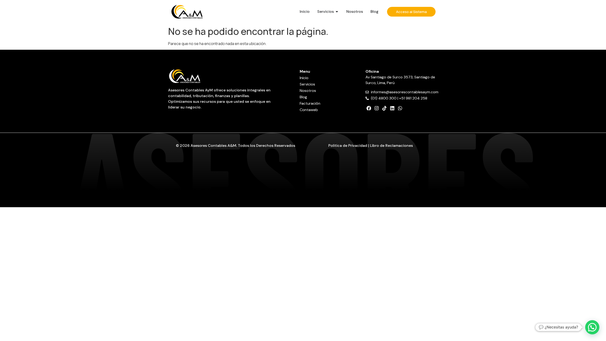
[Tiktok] (384, 108)
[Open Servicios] (337, 11)
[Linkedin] (392, 108)
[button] (592, 327)
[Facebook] (368, 108)
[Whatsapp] (400, 108)
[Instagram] (376, 108)
